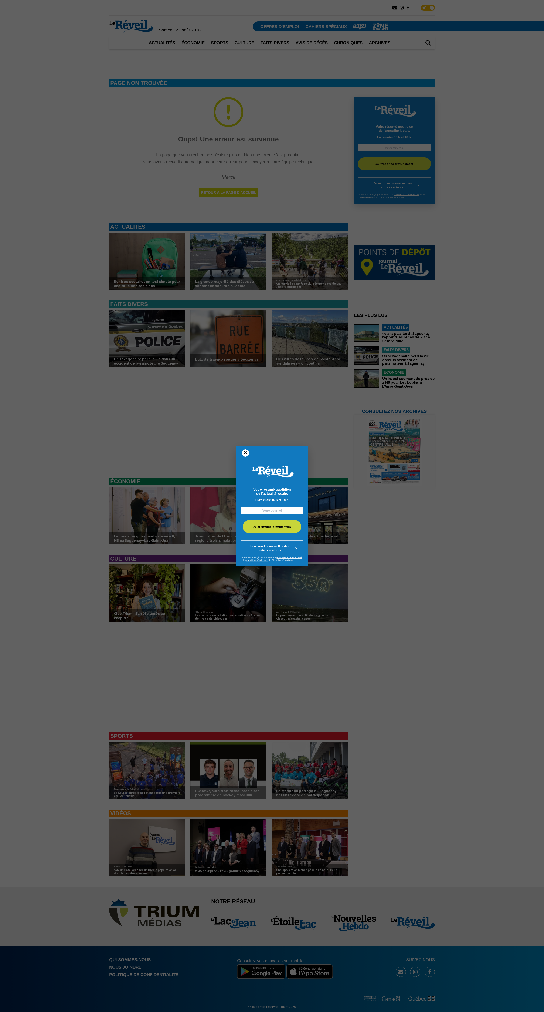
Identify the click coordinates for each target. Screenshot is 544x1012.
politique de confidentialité (289, 557)
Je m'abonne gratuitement (272, 526)
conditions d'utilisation (257, 560)
